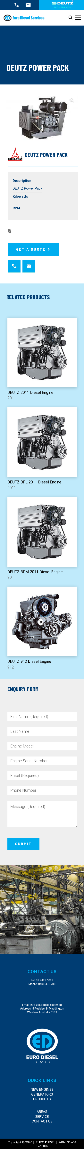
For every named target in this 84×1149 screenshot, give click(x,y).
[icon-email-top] (28, 5)
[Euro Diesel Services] (24, 18)
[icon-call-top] (16, 5)
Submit (23, 844)
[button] (70, 18)
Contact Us (42, 1121)
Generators (42, 1094)
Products (42, 1099)
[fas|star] (15, 266)
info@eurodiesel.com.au (46, 1005)
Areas (42, 1112)
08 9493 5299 (44, 980)
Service (42, 1116)
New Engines (42, 1089)
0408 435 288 (46, 984)
